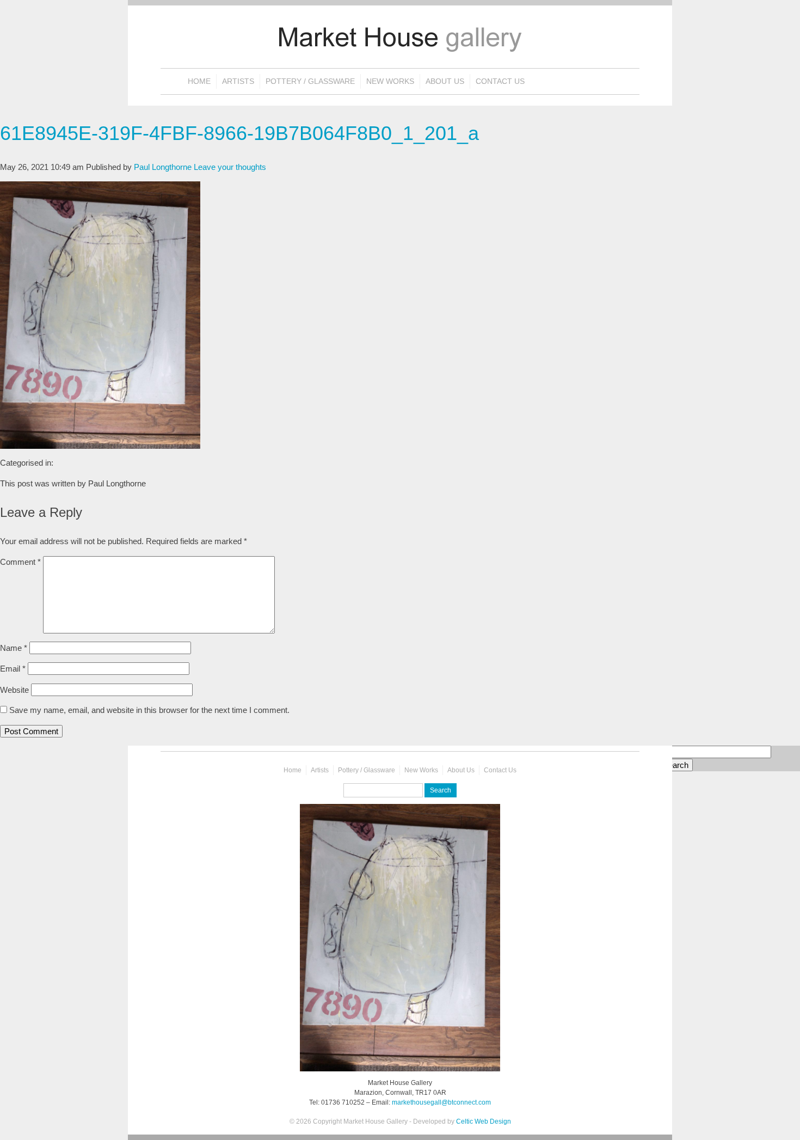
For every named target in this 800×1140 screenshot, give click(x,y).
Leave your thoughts (230, 167)
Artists (238, 81)
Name (13, 648)
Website (14, 689)
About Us (445, 81)
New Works (390, 81)
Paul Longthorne (163, 167)
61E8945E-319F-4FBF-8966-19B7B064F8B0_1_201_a (239, 133)
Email (13, 668)
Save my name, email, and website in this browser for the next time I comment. (149, 710)
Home (199, 81)
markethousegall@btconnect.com (441, 1102)
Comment (20, 561)
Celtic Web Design (483, 1121)
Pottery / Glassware (310, 81)
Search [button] (675, 765)
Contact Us (500, 81)
